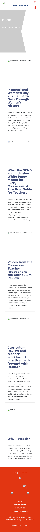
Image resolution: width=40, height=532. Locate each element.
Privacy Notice (20, 505)
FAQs (20, 501)
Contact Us (20, 508)
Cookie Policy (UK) (20, 511)
